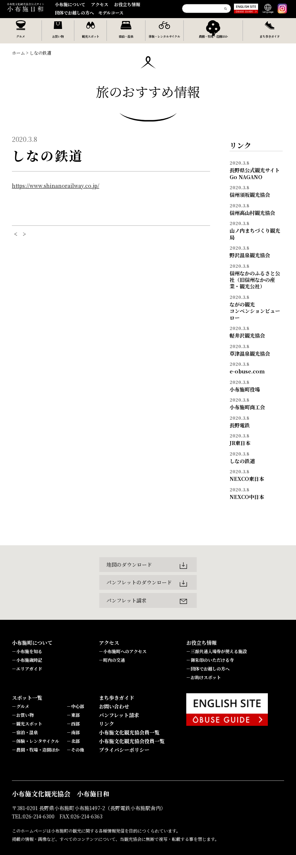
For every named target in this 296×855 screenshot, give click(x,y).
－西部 (73, 723)
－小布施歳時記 (27, 660)
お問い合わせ (114, 706)
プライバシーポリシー (124, 749)
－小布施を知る (27, 651)
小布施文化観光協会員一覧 (129, 732)
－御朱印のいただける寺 (210, 660)
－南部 (73, 732)
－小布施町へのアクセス (123, 651)
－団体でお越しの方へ (208, 668)
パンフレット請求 (119, 715)
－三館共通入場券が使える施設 (216, 651)
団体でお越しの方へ (74, 12)
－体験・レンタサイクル (35, 741)
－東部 (73, 715)
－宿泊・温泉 (25, 732)
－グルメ (20, 706)
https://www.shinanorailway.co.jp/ (55, 185)
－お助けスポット (203, 677)
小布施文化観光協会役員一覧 (132, 741)
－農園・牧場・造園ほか (36, 749)
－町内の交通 (112, 660)
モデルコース (110, 12)
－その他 (75, 749)
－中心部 (75, 706)
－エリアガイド (27, 668)
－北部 (73, 741)
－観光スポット (27, 723)
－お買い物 (23, 715)
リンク (106, 723)
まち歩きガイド (116, 697)
